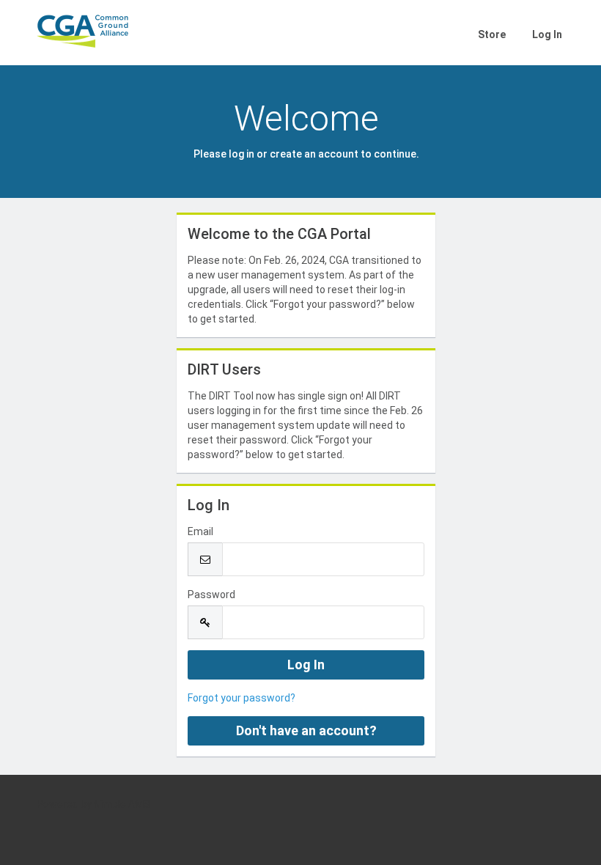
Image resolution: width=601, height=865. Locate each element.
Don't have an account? (306, 730)
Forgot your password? (241, 698)
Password (211, 594)
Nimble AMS (122, 804)
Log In (547, 34)
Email (200, 531)
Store (492, 34)
